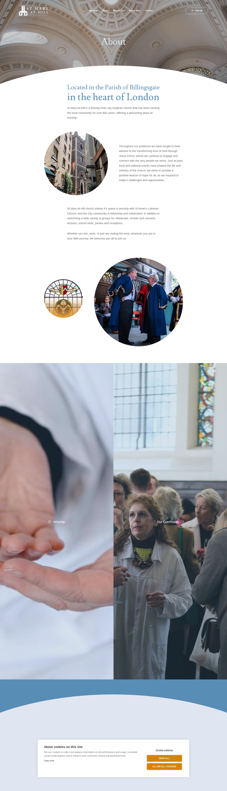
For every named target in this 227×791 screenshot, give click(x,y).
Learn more (49, 760)
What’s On (118, 10)
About (81, 10)
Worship (93, 10)
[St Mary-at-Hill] (33, 11)
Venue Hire (134, 10)
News (105, 10)
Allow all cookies (164, 766)
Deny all (164, 758)
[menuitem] (81, 10)
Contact (149, 10)
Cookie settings (164, 750)
